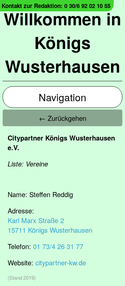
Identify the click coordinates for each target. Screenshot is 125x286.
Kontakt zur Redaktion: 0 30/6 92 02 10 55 (56, 6)
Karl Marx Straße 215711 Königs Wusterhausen (50, 225)
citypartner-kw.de (60, 262)
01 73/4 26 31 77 (58, 246)
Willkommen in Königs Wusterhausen (62, 42)
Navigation (62, 97)
